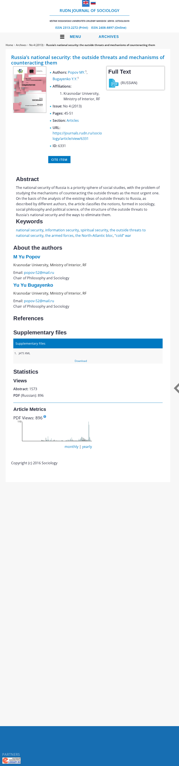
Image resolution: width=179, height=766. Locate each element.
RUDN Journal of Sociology (89, 15)
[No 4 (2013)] (29, 111)
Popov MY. (76, 72)
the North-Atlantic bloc (94, 235)
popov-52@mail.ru (39, 272)
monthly (71, 446)
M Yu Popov (26, 256)
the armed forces (59, 235)
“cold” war (123, 235)
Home (9, 45)
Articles (73, 120)
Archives (109, 37)
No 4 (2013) (36, 45)
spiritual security (94, 230)
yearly (87, 446)
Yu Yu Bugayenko (33, 285)
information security (62, 230)
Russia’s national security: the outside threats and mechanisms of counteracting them (100, 45)
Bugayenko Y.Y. (65, 79)
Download (81, 361)
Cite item (59, 160)
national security (29, 230)
